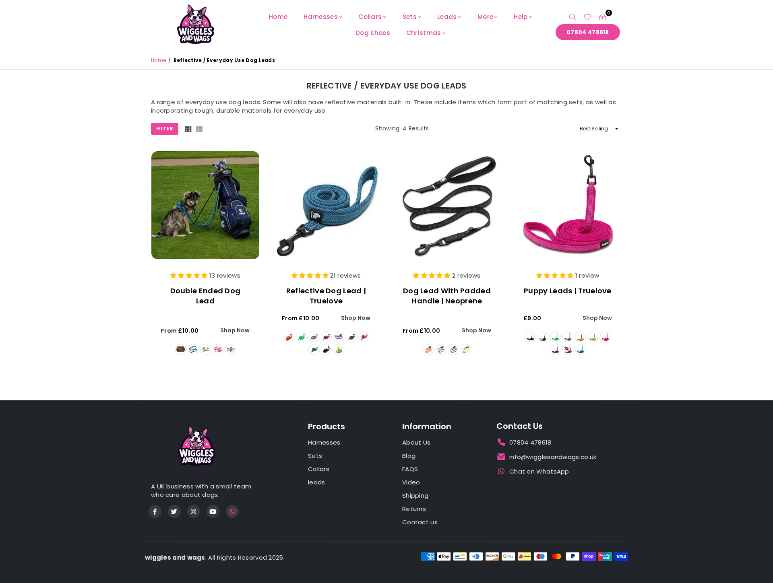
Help (520, 16)
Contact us (420, 522)
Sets (410, 16)
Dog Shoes (372, 33)
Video (411, 482)
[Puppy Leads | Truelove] (568, 205)
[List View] (199, 129)
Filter (164, 128)
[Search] (573, 17)
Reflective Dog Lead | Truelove (326, 296)
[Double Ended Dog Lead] (205, 205)
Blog (408, 455)
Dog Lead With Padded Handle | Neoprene (447, 296)
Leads (447, 16)
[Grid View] (188, 129)
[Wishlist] (587, 17)
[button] (602, 17)
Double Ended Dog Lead (205, 296)
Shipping (415, 495)
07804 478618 (587, 32)
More (485, 16)
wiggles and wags (175, 557)
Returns (414, 509)
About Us (416, 442)
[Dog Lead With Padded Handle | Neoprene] (447, 205)
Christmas (423, 33)
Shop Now (235, 330)
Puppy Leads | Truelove (568, 291)
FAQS (410, 469)
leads (316, 482)
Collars (370, 16)
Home (278, 16)
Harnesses (321, 16)
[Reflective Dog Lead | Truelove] (326, 205)
